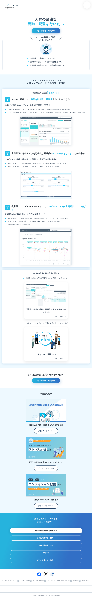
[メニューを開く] (87, 5)
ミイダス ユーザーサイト (9, 581)
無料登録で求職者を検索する (46, 530)
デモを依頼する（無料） (46, 560)
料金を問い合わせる (46, 545)
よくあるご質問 (25, 581)
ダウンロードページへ (46, 431)
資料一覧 (46, 553)
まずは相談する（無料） (46, 538)
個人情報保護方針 (38, 581)
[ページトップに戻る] (46, 589)
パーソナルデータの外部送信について (58, 581)
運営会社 (76, 581)
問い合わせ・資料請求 (46, 31)
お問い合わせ (86, 580)
